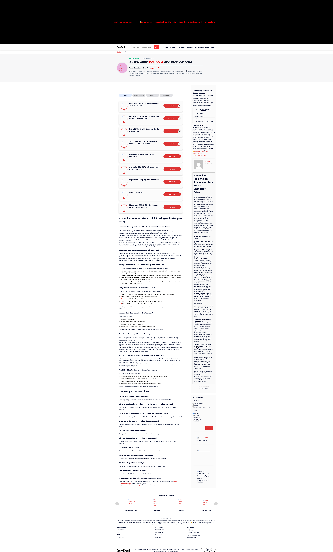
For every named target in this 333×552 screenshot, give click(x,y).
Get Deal (172, 156)
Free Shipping (166, 95)
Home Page (120, 530)
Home (166, 47)
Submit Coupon (192, 537)
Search (209, 428)
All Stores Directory (134, 485)
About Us (158, 537)
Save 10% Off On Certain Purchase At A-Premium (144, 105)
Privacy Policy (159, 530)
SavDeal (122, 232)
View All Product (136, 192)
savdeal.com (209, 164)
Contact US (158, 535)
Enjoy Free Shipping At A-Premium (144, 180)
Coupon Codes (139, 95)
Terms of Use (159, 532)
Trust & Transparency (194, 535)
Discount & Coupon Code (195, 47)
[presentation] (117, 503)
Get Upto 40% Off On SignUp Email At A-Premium (144, 168)
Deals (207, 47)
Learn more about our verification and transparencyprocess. (200, 153)
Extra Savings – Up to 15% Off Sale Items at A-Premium (144, 117)
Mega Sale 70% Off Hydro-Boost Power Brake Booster (143, 206)
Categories (173, 47)
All (125, 95)
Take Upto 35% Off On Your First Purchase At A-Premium (143, 143)
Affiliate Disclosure (193, 532)
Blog (212, 47)
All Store (182, 47)
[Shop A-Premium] (122, 67)
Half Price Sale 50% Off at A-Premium (141, 155)
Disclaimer (190, 530)
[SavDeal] (121, 47)
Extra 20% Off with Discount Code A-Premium (144, 130)
